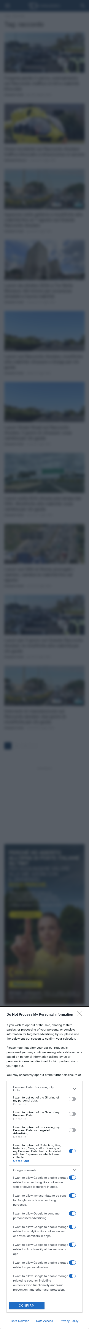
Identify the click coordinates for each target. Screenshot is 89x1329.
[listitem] (44, 1089)
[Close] (80, 1015)
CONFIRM (27, 1305)
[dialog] (44, 1167)
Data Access (44, 1321)
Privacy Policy (69, 1321)
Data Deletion (20, 1321)
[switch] (72, 1099)
